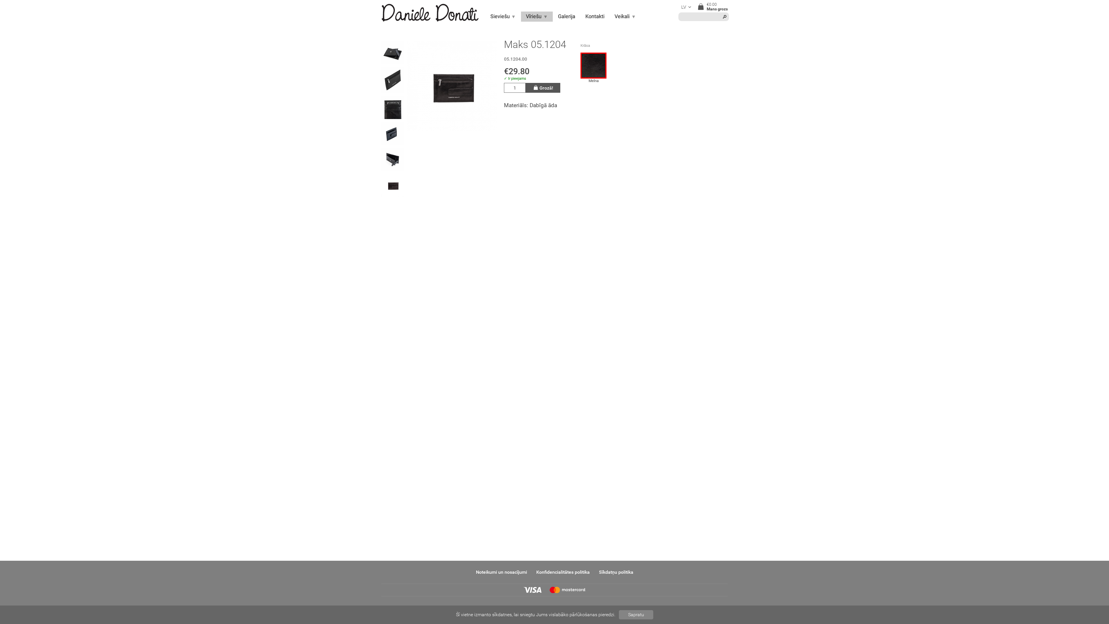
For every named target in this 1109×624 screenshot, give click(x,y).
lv (683, 7)
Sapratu (636, 614)
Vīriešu (534, 16)
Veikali (622, 16)
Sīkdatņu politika (616, 572)
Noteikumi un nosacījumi (501, 572)
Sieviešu (500, 16)
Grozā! (546, 88)
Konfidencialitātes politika (563, 572)
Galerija (566, 16)
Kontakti (594, 16)
